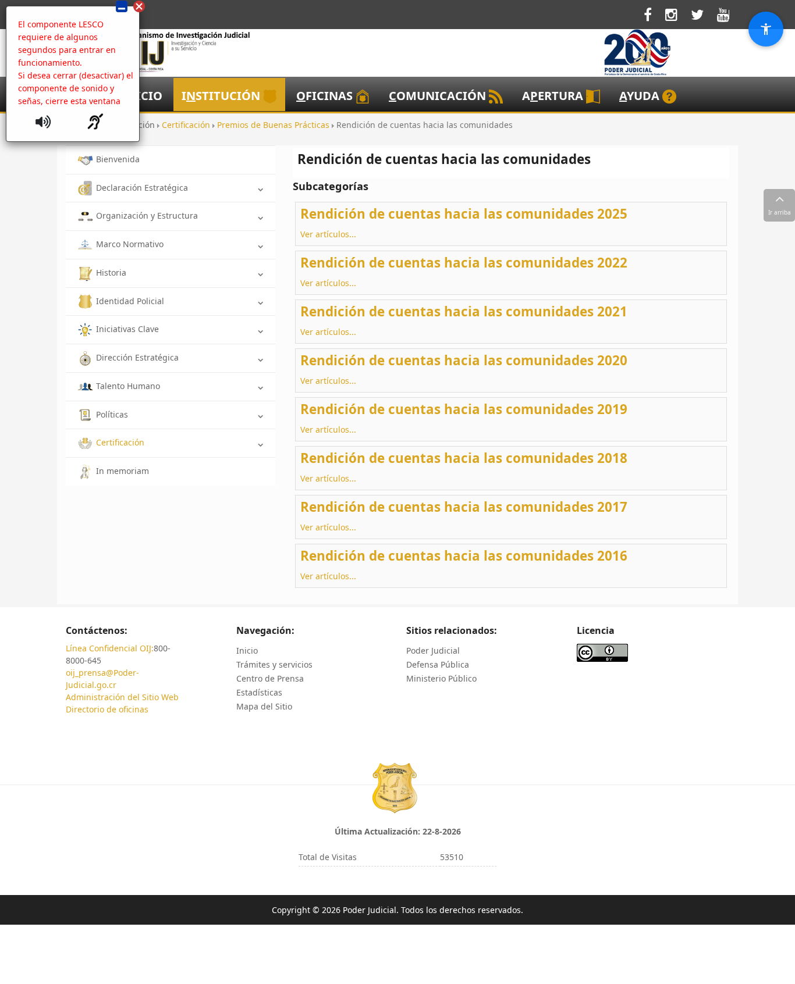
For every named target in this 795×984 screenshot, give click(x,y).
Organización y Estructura (147, 215)
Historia (111, 272)
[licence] (602, 651)
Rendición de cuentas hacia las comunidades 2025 (463, 214)
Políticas (112, 414)
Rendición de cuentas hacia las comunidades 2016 (463, 556)
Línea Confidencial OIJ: (110, 648)
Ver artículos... (328, 234)
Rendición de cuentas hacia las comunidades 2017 (463, 507)
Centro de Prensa (270, 678)
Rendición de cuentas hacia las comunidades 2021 (463, 311)
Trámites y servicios (274, 664)
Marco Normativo (130, 243)
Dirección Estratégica (137, 357)
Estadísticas (259, 692)
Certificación (120, 442)
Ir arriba (779, 212)
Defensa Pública (437, 664)
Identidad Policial (130, 300)
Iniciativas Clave (127, 328)
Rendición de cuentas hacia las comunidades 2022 (463, 263)
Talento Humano (128, 385)
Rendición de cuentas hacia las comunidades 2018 (463, 458)
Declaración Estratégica (142, 187)
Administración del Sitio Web (122, 697)
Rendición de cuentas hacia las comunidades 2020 (463, 360)
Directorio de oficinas (107, 709)
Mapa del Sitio (264, 706)
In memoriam (122, 470)
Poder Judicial (433, 650)
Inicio (247, 650)
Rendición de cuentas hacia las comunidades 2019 (463, 409)
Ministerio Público (441, 678)
